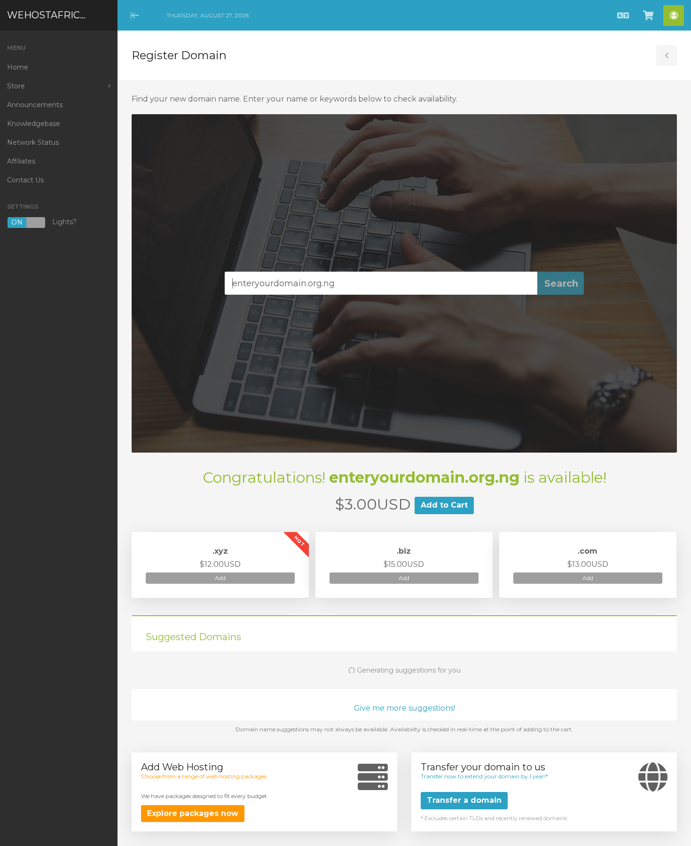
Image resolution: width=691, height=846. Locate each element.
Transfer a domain (464, 800)
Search (561, 283)
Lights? (44, 222)
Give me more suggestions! (404, 708)
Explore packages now (192, 813)
